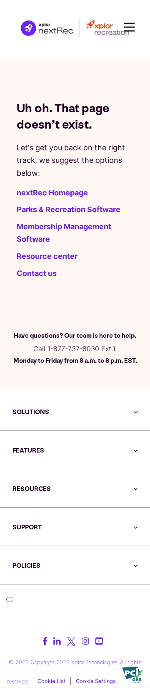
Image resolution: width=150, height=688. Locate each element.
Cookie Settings (96, 681)
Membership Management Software (64, 233)
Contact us (37, 273)
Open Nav (129, 27)
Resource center (47, 256)
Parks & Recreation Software (68, 209)
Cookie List (52, 681)
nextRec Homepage (52, 192)
